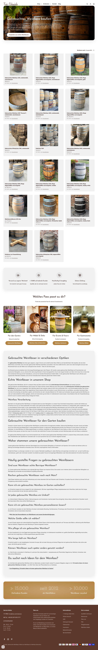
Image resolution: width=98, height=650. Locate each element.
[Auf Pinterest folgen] (12, 639)
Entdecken (46, 4)
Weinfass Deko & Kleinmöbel (37, 343)
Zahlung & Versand (68, 622)
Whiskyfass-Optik (18, 413)
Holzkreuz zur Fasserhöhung (13, 254)
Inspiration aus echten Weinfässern (19, 34)
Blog (59, 4)
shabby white (39, 413)
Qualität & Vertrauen (86, 613)
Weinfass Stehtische (60, 343)
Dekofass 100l (40, 148)
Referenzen (84, 616)
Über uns (83, 619)
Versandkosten (15, 83)
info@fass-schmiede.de (15, 613)
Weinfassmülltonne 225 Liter (13, 219)
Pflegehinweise (85, 624)
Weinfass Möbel (83, 343)
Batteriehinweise (67, 630)
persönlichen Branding (22, 29)
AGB (64, 619)
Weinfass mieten (85, 627)
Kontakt (54, 4)
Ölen (30, 409)
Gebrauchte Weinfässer (14, 343)
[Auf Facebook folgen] (4, 639)
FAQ (82, 622)
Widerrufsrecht (67, 616)
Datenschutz (66, 624)
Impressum (66, 627)
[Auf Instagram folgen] (8, 639)
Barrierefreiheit (67, 632)
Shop (38, 4)
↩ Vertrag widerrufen (68, 613)
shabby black (49, 413)
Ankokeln (39, 409)
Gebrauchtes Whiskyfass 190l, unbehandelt (17, 148)
